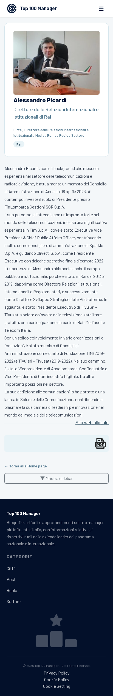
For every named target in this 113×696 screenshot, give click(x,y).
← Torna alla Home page (25, 466)
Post (11, 579)
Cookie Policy (56, 679)
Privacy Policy (56, 672)
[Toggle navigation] (101, 8)
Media (39, 135)
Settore (77, 135)
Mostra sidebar (59, 478)
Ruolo (64, 135)
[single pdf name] (100, 443)
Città (17, 130)
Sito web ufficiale (92, 422)
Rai (18, 144)
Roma (51, 135)
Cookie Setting (56, 686)
